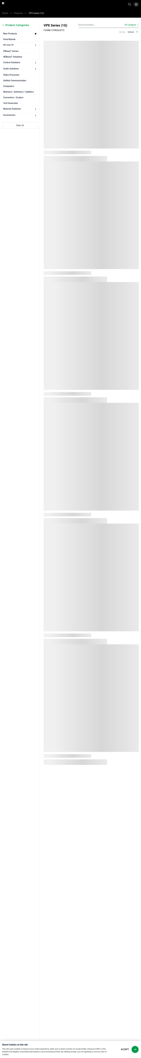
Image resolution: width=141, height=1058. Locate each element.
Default (131, 32)
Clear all (20, 125)
